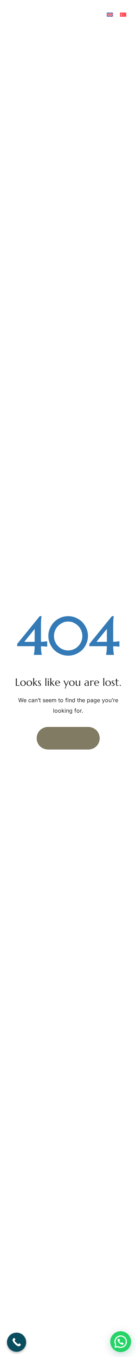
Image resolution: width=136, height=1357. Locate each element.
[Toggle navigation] (108, 46)
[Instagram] (17, 13)
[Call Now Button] (16, 1342)
